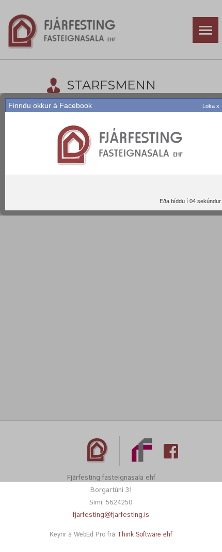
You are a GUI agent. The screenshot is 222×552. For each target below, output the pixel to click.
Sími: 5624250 (111, 503)
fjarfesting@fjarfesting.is (111, 515)
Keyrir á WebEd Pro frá (111, 534)
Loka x (210, 106)
